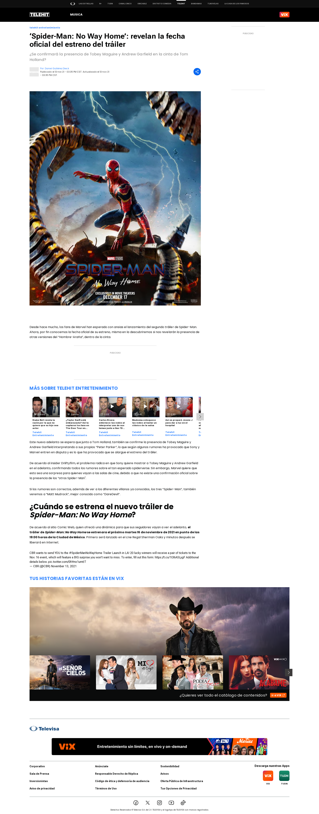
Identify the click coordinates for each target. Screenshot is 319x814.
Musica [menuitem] (76, 14)
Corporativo (37, 766)
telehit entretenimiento (45, 27)
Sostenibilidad (169, 766)
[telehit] (40, 14)
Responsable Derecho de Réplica (116, 773)
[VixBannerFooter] (159, 746)
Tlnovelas (213, 4)
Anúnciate (101, 766)
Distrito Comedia (162, 4)
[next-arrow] (200, 416)
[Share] (197, 71)
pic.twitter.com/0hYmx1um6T (67, 562)
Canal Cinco (125, 4)
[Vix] (284, 14)
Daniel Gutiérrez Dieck (57, 68)
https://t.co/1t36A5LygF (170, 557)
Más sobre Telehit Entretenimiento (74, 388)
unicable (142, 4)
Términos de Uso (106, 788)
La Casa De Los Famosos (236, 4)
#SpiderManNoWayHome (85, 553)
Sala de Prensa (39, 773)
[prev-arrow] (27, 672)
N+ (100, 4)
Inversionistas (39, 781)
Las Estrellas (86, 4)
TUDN (110, 4)
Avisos (164, 773)
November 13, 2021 (64, 566)
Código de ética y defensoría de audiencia (122, 781)
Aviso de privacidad (42, 788)
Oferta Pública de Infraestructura (181, 781)
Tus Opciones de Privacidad (178, 788)
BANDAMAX (196, 4)
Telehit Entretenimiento (43, 434)
